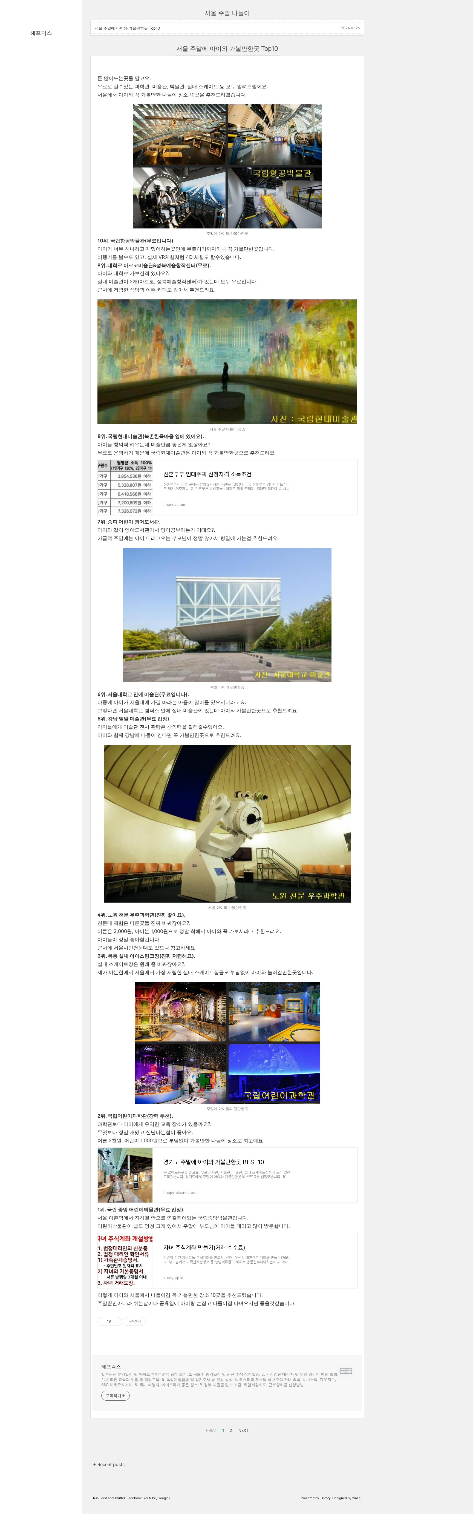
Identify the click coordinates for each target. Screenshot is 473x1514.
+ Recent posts (109, 1464)
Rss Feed (100, 1498)
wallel (356, 1498)
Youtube (149, 1498)
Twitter (119, 1498)
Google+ (164, 1498)
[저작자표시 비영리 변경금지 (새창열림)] (153, 1321)
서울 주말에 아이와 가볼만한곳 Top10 (127, 28)
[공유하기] (116, 1321)
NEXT (243, 1430)
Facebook (134, 1498)
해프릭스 (41, 33)
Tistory (325, 1498)
